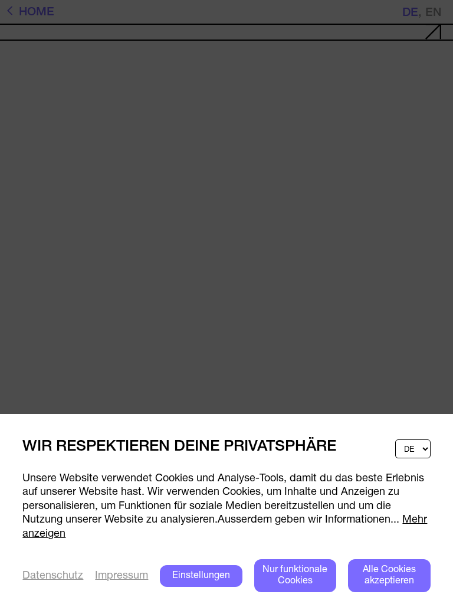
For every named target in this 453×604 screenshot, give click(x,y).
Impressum (121, 576)
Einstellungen (201, 575)
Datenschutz (52, 576)
